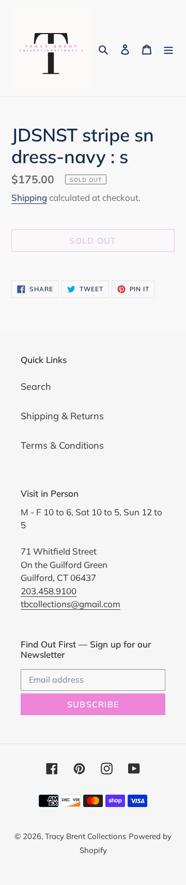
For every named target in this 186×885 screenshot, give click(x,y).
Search (36, 386)
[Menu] (168, 48)
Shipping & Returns (62, 416)
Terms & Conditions (62, 445)
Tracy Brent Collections (85, 836)
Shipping (29, 197)
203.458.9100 (48, 591)
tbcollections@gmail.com (70, 603)
